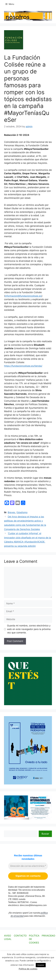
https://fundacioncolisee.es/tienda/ (23, 366)
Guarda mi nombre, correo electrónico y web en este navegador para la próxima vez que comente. (29, 629)
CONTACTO (20, 935)
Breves (11, 512)
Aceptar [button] (40, 965)
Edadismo (22, 512)
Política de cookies (28, 968)
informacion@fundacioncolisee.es (23, 296)
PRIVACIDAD (48, 935)
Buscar (45, 833)
